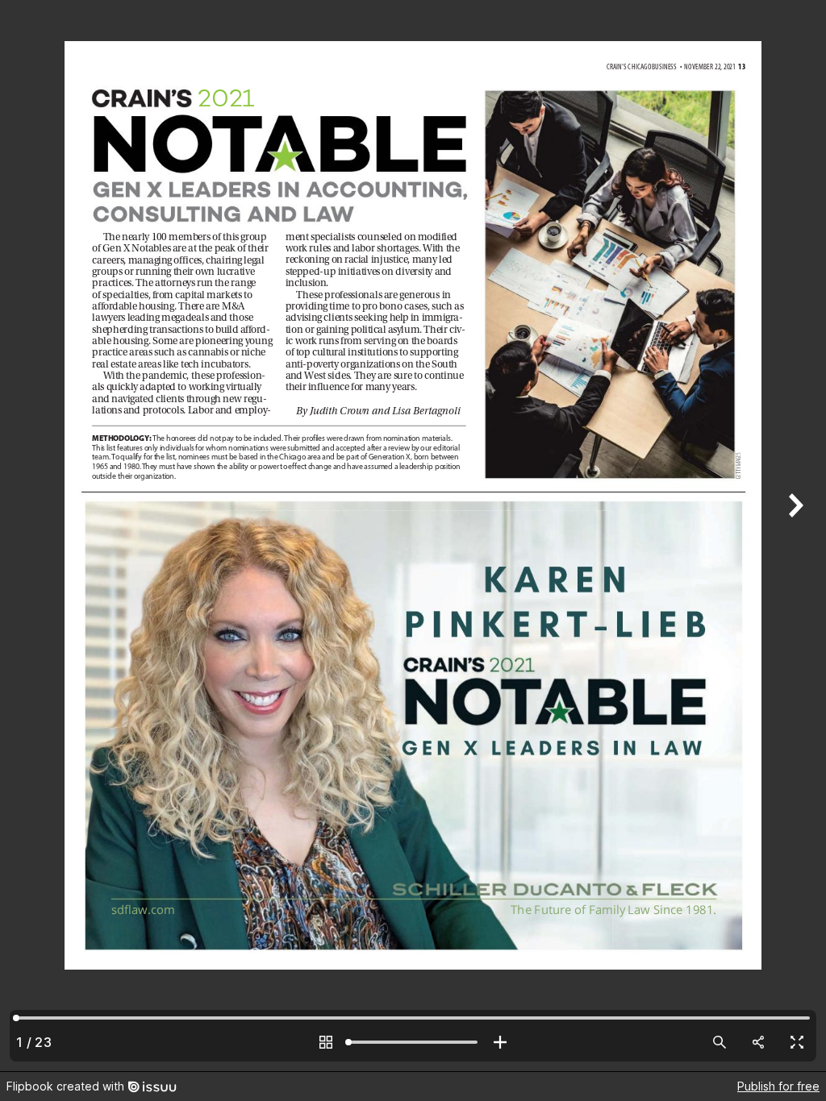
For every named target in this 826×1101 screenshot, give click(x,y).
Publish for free (778, 1086)
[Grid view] (326, 1042)
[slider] (413, 1042)
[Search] (719, 1042)
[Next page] (793, 535)
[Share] (758, 1042)
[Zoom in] (500, 1042)
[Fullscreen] (797, 1042)
